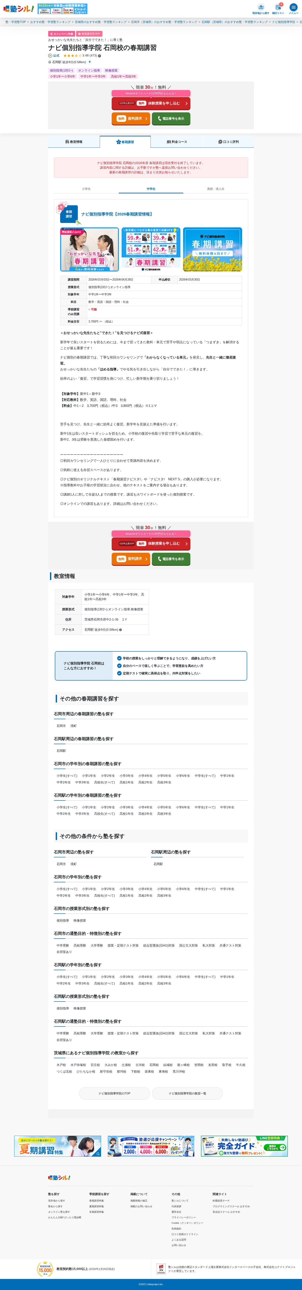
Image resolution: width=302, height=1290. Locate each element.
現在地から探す (56, 1200)
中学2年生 (64, 782)
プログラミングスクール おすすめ (231, 1206)
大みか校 (111, 1065)
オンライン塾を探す (59, 1212)
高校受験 (80, 945)
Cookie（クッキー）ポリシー (187, 1223)
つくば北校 (64, 1071)
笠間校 (199, 1065)
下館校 (135, 1071)
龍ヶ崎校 (183, 1065)
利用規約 (176, 1228)
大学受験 (97, 945)
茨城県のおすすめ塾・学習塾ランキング (101, 22)
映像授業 (80, 920)
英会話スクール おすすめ (226, 1212)
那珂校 (121, 1071)
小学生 (86, 188)
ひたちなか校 (86, 1071)
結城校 (168, 1065)
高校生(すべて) (104, 782)
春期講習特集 (96, 1200)
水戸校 (61, 1065)
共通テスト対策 (230, 945)
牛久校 (240, 1065)
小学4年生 (145, 775)
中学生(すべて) (205, 775)
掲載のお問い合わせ (141, 1206)
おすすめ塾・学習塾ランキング (50, 22)
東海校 (163, 1071)
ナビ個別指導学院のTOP (114, 1093)
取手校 (226, 1065)
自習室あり (64, 952)
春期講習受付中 (91, 33)
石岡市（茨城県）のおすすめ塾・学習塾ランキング (164, 22)
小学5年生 (164, 775)
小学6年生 (183, 775)
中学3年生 (82, 782)
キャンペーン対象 (63, 33)
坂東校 (149, 1071)
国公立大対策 (188, 945)
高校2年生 (145, 782)
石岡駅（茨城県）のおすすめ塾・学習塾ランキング (235, 22)
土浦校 (126, 1065)
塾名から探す (55, 1206)
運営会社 (176, 1212)
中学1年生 (227, 775)
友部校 (213, 1065)
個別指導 (63, 920)
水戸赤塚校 (78, 1065)
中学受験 (63, 945)
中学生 (151, 188)
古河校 (140, 1065)
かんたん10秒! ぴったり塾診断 (64, 1217)
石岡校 (154, 1065)
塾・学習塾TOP (16, 22)
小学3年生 (127, 775)
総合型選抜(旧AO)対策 (159, 945)
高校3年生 (164, 782)
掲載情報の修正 (138, 1200)
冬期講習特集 (96, 1212)
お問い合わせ (179, 1245)
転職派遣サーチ (221, 1200)
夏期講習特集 (96, 1206)
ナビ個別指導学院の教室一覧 (187, 1093)
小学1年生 (89, 775)
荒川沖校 (179, 1071)
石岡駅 (61, 750)
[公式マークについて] (54, 56)
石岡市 (61, 726)
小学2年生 (108, 775)
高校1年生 (127, 782)
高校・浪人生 (215, 188)
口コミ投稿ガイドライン (185, 1234)
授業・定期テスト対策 (123, 945)
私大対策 (209, 945)
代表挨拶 (176, 1206)
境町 (74, 726)
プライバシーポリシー (184, 1217)
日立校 (95, 1065)
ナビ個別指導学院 (283, 22)
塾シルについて (180, 1200)
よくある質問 (179, 1239)
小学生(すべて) (67, 775)
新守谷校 (106, 1071)
